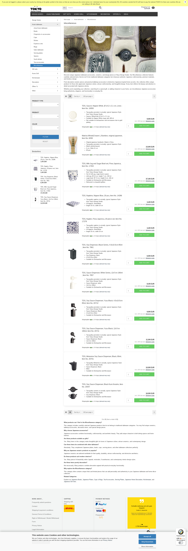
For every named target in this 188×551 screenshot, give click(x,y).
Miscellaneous (38, 65)
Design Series (37, 14)
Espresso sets (38, 43)
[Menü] (184, 529)
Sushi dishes (38, 59)
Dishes (36, 40)
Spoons (36, 56)
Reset (45, 141)
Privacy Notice (107, 540)
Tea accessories (39, 62)
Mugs (35, 47)
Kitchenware (92, 14)
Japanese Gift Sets (70, 481)
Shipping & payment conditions (42, 510)
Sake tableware (38, 50)
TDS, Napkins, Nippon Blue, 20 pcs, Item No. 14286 (102, 196)
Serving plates (38, 53)
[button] (66, 96)
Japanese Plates (88, 479)
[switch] (181, 542)
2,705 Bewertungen (142, 526)
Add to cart (144, 125)
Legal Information (38, 529)
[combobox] (77, 96)
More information (147, 546)
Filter (45, 137)
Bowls (36, 31)
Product (35, 112)
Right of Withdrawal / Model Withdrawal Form (45, 519)
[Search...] (100, 8)
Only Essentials (147, 542)
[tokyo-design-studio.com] (44, 7)
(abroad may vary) (104, 127)
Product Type (37, 101)
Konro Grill (79, 14)
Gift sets (67, 14)
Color (34, 124)
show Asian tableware (40, 28)
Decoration (105, 14)
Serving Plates (119, 479)
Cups (35, 37)
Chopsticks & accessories (42, 34)
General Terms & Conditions (41, 514)
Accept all (147, 536)
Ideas (126, 14)
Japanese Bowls (76, 479)
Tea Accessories (109, 479)
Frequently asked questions (41, 502)
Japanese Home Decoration (133, 479)
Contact (34, 506)
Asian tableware (53, 14)
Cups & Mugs (98, 479)
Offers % (117, 14)
